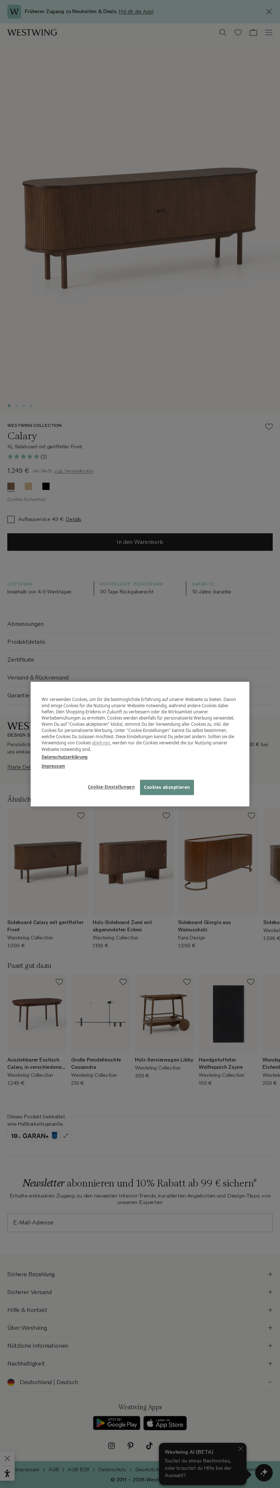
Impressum (53, 766)
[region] (140, 744)
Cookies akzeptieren (167, 787)
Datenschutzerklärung (65, 757)
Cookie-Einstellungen (111, 787)
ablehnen (101, 743)
